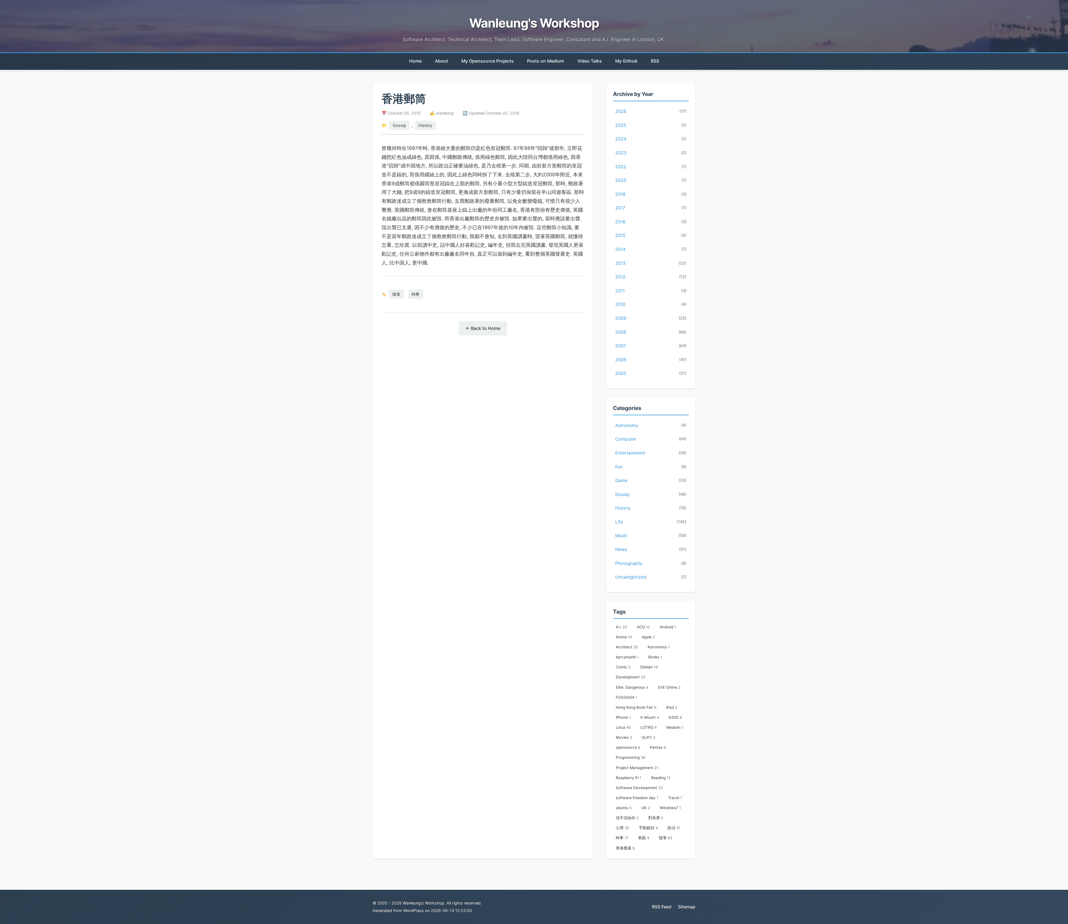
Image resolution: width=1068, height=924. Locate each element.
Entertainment (650, 453)
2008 (650, 332)
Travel (675, 797)
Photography (650, 563)
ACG (643, 627)
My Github (626, 61)
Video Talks (589, 61)
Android (668, 627)
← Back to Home (483, 328)
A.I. (621, 627)
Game (650, 480)
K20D (675, 717)
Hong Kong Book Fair (636, 707)
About (441, 61)
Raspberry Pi (628, 777)
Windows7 (670, 808)
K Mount (650, 717)
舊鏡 (643, 838)
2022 (650, 166)
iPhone (623, 717)
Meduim (674, 727)
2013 (650, 263)
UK (645, 808)
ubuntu (624, 808)
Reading (661, 777)
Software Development (639, 787)
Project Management (637, 767)
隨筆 (396, 294)
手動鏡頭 (648, 828)
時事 (415, 294)
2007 (650, 346)
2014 (650, 249)
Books (655, 657)
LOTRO (649, 727)
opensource (628, 747)
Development (630, 677)
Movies (624, 737)
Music (650, 535)
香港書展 (625, 848)
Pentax (658, 747)
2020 (650, 180)
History (425, 125)
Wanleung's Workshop (534, 23)
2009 (650, 318)
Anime (624, 637)
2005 (650, 373)
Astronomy (650, 425)
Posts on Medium (545, 61)
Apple (648, 637)
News (650, 549)
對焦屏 (655, 818)
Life (650, 522)
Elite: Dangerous (632, 687)
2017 (650, 208)
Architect (627, 647)
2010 (650, 304)
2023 (650, 152)
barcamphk (627, 657)
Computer (650, 439)
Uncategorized (650, 577)
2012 (650, 277)
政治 (674, 828)
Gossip (399, 125)
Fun (650, 467)
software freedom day (637, 797)
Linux (623, 727)
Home (415, 61)
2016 (650, 221)
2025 (650, 125)
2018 (650, 194)
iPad (671, 707)
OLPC (648, 737)
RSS (655, 61)
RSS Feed (661, 907)
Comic (623, 667)
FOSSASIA (626, 697)
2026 (650, 111)
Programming (630, 757)
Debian (649, 667)
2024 (650, 139)
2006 (650, 359)
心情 (622, 828)
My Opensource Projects (487, 61)
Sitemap (686, 907)
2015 (650, 235)
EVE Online (669, 687)
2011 (650, 290)
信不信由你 (627, 818)
